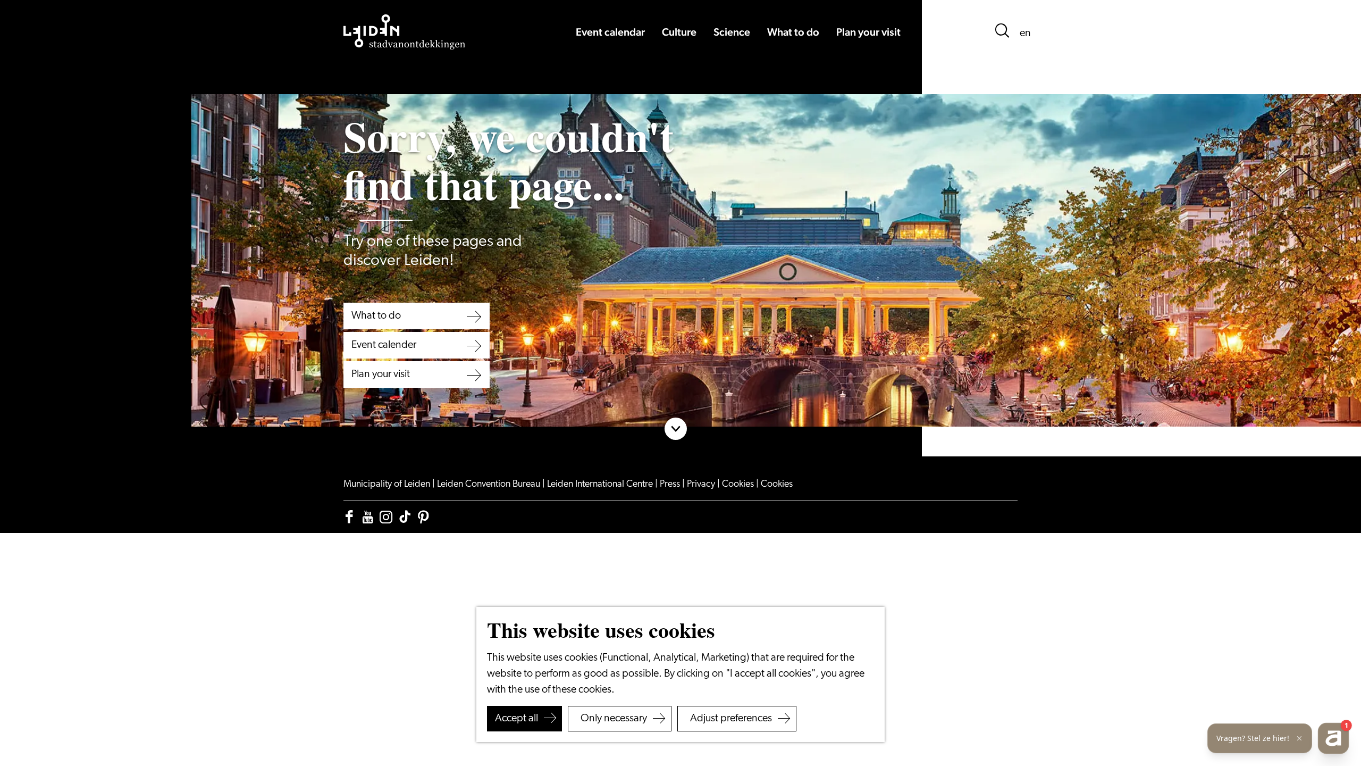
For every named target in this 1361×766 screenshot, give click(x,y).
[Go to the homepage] (404, 31)
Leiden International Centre (601, 484)
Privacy (702, 484)
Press (671, 484)
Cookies (739, 484)
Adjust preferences (731, 718)
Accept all (516, 718)
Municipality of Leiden (387, 484)
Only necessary (614, 718)
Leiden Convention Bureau (489, 484)
